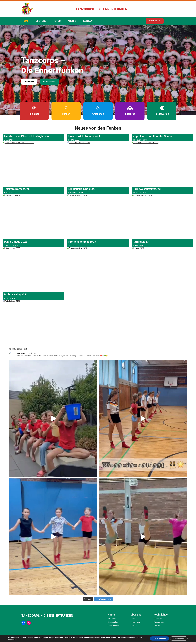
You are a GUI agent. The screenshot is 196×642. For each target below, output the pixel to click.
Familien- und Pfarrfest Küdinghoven (26, 136)
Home (111, 614)
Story (132, 618)
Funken (66, 113)
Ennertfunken (113, 622)
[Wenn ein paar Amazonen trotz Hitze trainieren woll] (143, 536)
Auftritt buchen (154, 21)
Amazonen (98, 113)
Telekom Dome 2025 (17, 189)
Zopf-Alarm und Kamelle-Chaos (152, 136)
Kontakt (156, 625)
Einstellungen (178, 638)
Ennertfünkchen (114, 625)
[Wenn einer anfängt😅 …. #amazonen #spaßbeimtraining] (143, 418)
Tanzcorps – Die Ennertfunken (101, 9)
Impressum (157, 618)
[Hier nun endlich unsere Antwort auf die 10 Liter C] (53, 418)
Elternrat (130, 113)
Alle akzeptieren (159, 638)
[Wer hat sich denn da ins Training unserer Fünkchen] (53, 536)
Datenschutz (158, 622)
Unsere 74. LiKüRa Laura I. (84, 136)
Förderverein (162, 113)
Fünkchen (34, 113)
